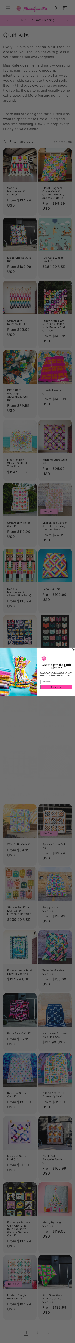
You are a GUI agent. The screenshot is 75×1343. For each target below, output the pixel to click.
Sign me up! (56, 687)
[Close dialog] (73, 649)
